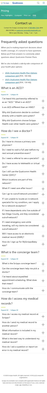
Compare (18, 15)
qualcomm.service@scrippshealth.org (28, 30)
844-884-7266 (34, 28)
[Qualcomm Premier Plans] (12, 3)
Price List (27, 15)
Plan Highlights (7, 15)
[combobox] (38, 3)
